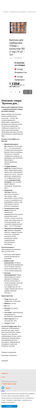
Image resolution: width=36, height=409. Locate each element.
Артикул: (11, 58)
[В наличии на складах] (26, 65)
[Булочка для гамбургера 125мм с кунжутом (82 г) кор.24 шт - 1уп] (18, 28)
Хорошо (9, 406)
